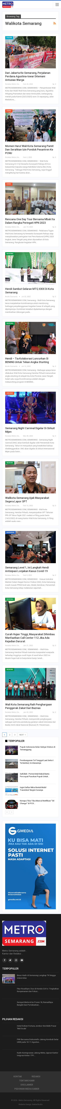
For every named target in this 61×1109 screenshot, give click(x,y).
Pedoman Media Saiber (26, 1089)
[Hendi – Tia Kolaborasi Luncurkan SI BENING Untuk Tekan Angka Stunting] (30, 338)
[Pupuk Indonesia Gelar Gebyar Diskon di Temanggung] (11, 750)
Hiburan (10, 393)
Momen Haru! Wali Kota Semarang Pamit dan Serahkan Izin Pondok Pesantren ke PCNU (29, 149)
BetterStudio (37, 1104)
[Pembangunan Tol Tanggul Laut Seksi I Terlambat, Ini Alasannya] (11, 763)
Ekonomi (10, 463)
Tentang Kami (26, 1080)
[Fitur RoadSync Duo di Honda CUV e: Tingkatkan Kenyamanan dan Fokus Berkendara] (8, 992)
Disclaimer (27, 1085)
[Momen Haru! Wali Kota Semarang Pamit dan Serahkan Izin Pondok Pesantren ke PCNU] (30, 125)
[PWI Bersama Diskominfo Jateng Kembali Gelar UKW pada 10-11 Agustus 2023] (8, 1043)
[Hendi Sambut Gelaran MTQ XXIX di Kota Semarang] (30, 268)
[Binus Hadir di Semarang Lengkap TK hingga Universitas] (8, 978)
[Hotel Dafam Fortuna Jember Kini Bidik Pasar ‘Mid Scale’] (8, 1029)
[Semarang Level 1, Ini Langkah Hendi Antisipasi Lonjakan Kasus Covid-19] (30, 547)
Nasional (10, 253)
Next (21, 735)
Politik (9, 37)
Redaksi (36, 1076)
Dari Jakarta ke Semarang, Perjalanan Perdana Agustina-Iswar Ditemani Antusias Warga (27, 76)
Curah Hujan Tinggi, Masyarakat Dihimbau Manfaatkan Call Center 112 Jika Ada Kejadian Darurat (30, 638)
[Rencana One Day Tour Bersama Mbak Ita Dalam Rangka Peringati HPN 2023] (30, 199)
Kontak (17, 1076)
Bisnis (9, 111)
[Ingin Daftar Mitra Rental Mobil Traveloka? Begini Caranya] (11, 791)
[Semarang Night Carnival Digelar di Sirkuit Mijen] (30, 408)
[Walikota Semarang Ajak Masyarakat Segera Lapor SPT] (30, 477)
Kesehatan (10, 532)
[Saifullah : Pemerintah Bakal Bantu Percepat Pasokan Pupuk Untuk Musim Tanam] (11, 777)
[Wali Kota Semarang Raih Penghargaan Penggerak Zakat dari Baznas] (30, 684)
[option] (30, 778)
